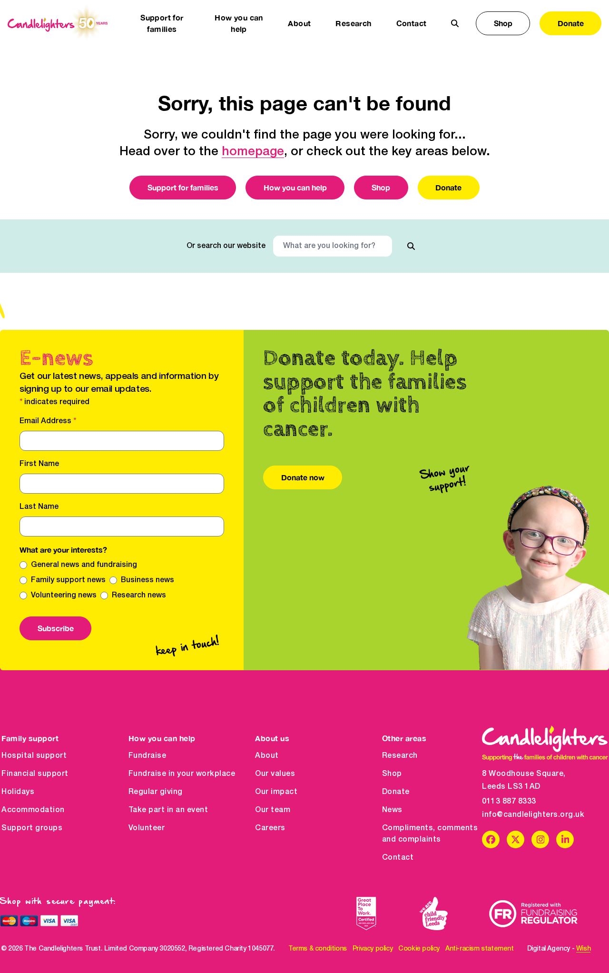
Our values (275, 774)
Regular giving (155, 792)
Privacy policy (373, 949)
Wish (583, 949)
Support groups (31, 828)
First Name (39, 464)
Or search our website (226, 246)
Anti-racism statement (479, 949)
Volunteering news (64, 595)
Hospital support (34, 756)
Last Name (39, 507)
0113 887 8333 (509, 801)
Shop (503, 23)
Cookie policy (419, 949)
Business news (147, 580)
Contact (411, 23)
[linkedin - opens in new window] (565, 839)
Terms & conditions (317, 949)
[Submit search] (411, 246)
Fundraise (147, 756)
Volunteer (146, 828)
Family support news (68, 580)
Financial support (35, 774)
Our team (272, 810)
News (392, 810)
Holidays (17, 792)
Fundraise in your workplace (182, 774)
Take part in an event (168, 810)
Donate (571, 23)
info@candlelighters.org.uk (533, 815)
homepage (253, 152)
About (267, 756)
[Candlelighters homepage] (58, 23)
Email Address (48, 421)
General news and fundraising (84, 565)
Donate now (302, 477)
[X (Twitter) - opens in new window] (515, 839)
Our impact (276, 792)
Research (400, 756)
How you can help (295, 187)
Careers (270, 828)
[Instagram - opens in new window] (540, 839)
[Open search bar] (454, 23)
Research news (139, 595)
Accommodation (33, 810)
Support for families (182, 187)
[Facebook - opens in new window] (491, 839)
